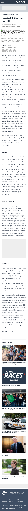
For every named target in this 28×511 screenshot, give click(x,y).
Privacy (10, 499)
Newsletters (4, 501)
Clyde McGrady (7, 45)
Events (3, 499)
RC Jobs (18, 499)
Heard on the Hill (11, 15)
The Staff (11, 501)
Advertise (19, 498)
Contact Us (11, 498)
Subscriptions (20, 501)
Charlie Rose (12, 162)
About (3, 498)
